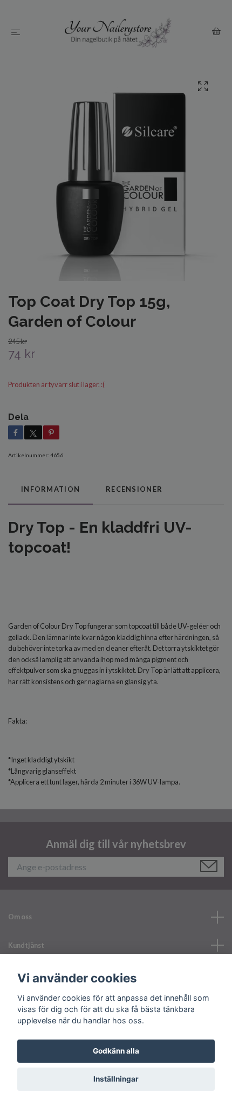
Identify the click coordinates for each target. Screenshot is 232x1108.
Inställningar (116, 1079)
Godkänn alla (116, 1051)
